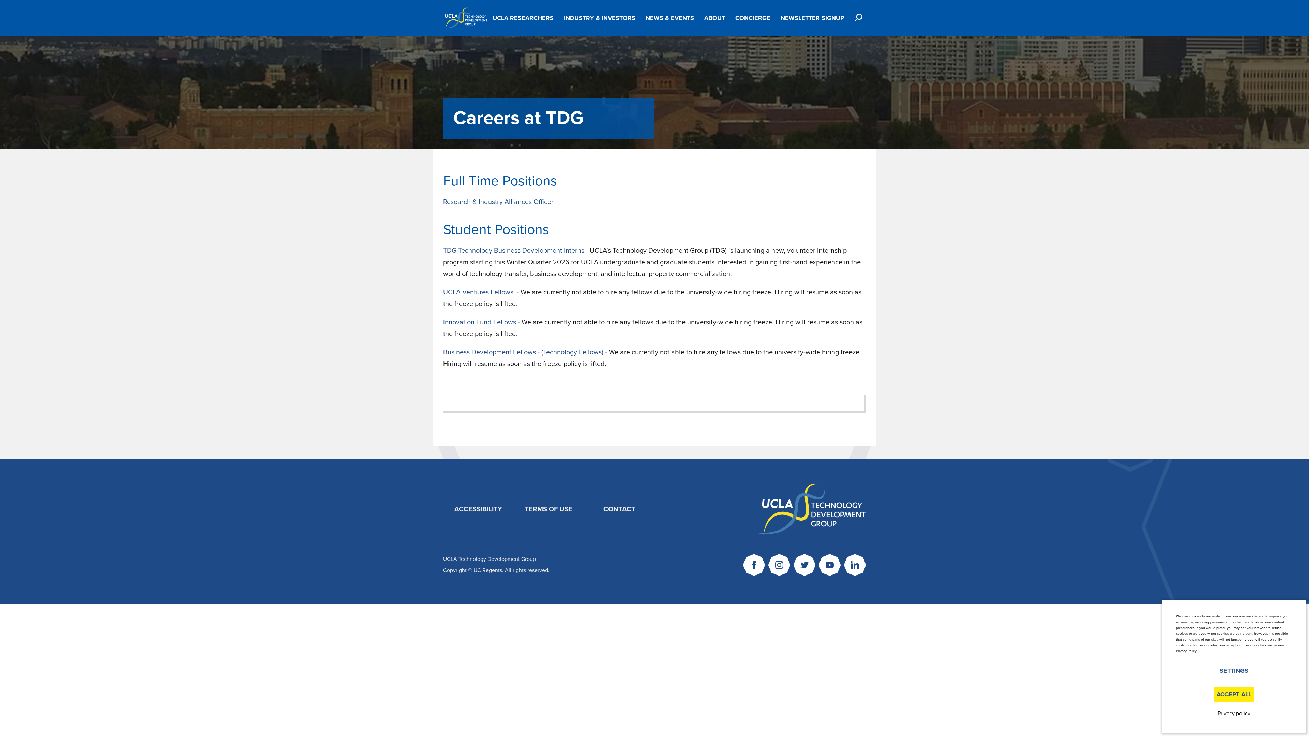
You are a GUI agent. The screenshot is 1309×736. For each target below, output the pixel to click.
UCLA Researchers (523, 18)
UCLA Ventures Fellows (479, 292)
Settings (1234, 670)
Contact (619, 509)
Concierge (752, 18)
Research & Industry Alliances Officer (498, 202)
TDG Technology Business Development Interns (514, 251)
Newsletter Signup (812, 18)
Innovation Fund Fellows (479, 322)
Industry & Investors (599, 18)
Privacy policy (1234, 713)
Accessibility (478, 509)
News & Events (670, 18)
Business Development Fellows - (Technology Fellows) (523, 352)
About (714, 18)
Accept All (1234, 694)
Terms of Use (549, 509)
